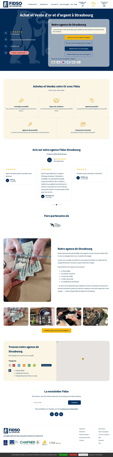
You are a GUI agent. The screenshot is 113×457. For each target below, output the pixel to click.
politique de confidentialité (69, 409)
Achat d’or (82, 429)
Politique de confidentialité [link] (95, 455)
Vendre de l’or (44, 4)
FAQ (72, 4)
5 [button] (60, 204)
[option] (20, 175)
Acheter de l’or (32, 4)
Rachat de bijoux (84, 434)
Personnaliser (83, 455)
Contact (81, 440)
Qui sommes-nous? (84, 437)
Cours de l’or (54, 4)
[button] (83, 359)
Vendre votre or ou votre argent (78, 48)
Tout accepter (63, 455)
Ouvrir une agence (103, 431)
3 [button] (56, 204)
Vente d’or (82, 431)
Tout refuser (73, 455)
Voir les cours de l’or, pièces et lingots (78, 37)
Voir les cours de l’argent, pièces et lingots (79, 43)
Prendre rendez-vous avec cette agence (79, 54)
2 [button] (54, 204)
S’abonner (74, 402)
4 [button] (58, 204)
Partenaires (101, 429)
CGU (99, 443)
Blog (75, 4)
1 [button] (52, 204)
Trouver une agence (103, 434)
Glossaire (101, 440)
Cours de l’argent (64, 4)
